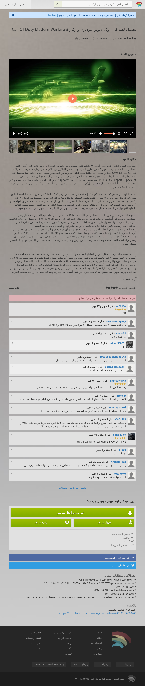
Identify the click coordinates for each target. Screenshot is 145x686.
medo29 (121, 333)
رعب (99, 648)
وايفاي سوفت (81, 664)
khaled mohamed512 (113, 357)
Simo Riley (119, 434)
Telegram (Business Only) (50, 664)
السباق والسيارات (63, 632)
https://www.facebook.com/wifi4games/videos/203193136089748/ (97, 613)
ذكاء (69, 648)
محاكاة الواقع (65, 638)
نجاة (39, 648)
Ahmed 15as (118, 461)
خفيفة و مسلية (34, 638)
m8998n (121, 306)
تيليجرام (106, 664)
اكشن (99, 632)
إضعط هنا (53, 15)
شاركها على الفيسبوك (119, 557)
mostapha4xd (117, 407)
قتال (99, 638)
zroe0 (122, 450)
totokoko (120, 473)
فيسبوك (128, 664)
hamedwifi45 (118, 380)
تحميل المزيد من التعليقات (72, 487)
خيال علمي (36, 643)
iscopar (121, 395)
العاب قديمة (35, 632)
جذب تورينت (51, 522)
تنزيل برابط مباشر (94, 513)
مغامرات (97, 653)
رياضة (68, 643)
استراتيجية (96, 643)
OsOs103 (120, 419)
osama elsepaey (116, 321)
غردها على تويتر (123, 565)
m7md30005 (116, 343)
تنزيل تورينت (114, 522)
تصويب (68, 653)
